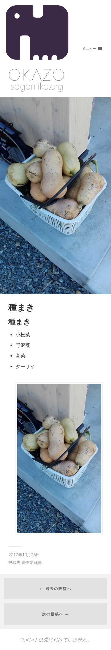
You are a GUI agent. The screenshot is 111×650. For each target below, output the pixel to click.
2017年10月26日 (24, 554)
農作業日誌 (31, 562)
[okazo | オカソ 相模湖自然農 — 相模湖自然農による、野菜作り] (56, 48)
